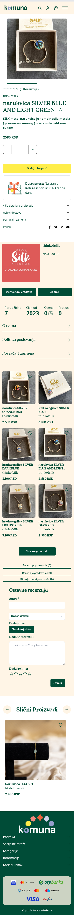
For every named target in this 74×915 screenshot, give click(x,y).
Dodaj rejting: (18, 669)
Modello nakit (14, 788)
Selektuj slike (21, 629)
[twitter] (55, 227)
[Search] (40, 8)
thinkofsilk (10, 96)
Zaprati (54, 292)
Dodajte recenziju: (21, 637)
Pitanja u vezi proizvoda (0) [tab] (37, 579)
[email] (67, 227)
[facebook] (49, 227)
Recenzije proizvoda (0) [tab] (37, 566)
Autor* (14, 599)
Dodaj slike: (17, 623)
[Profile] (47, 8)
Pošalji (58, 683)
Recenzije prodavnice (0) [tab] (37, 573)
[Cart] (56, 8)
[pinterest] (61, 227)
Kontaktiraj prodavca (19, 292)
